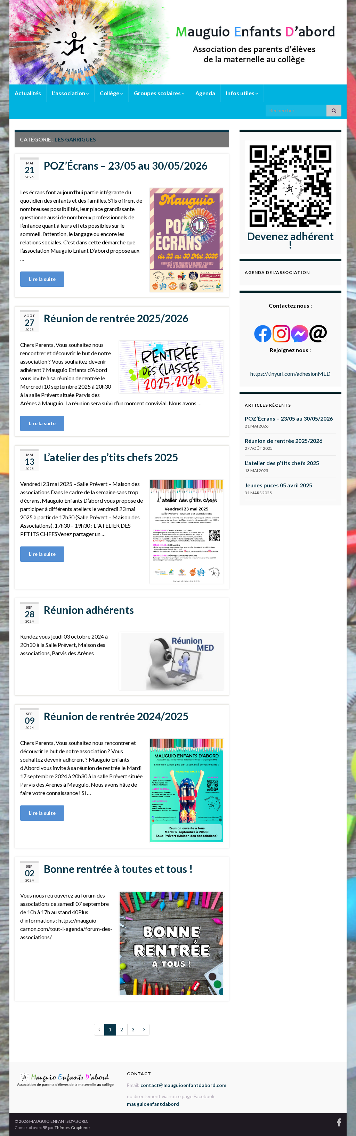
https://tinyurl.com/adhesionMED (290, 373)
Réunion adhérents (89, 609)
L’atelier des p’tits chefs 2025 (111, 457)
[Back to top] (340, 1120)
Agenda (205, 93)
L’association (69, 93)
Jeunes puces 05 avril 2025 (278, 485)
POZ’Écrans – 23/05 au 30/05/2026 (126, 165)
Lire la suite (42, 279)
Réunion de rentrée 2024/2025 (116, 716)
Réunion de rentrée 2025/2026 (116, 318)
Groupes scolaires (158, 93)
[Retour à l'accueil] (178, 42)
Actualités (28, 93)
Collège (110, 93)
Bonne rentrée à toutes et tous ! (118, 868)
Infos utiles (241, 93)
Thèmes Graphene (72, 1127)
